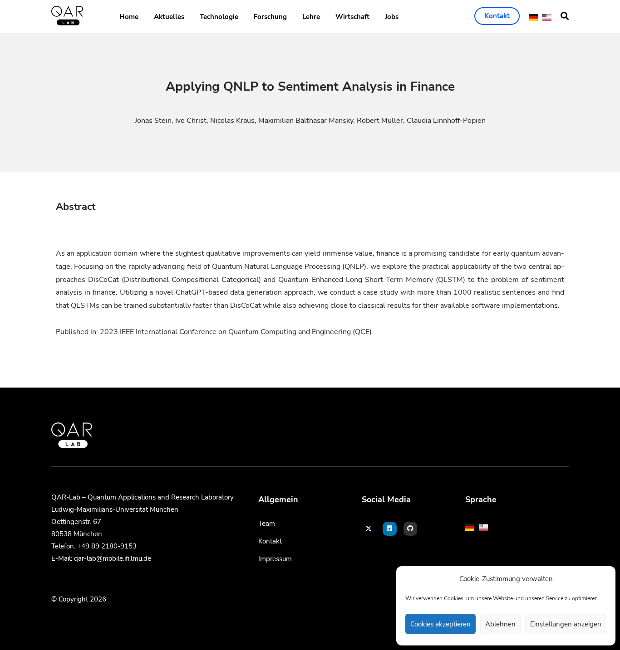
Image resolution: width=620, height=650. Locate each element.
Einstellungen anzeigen (565, 624)
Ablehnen (500, 624)
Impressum (275, 558)
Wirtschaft (352, 16)
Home (128, 16)
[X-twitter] (369, 529)
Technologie (219, 16)
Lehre (311, 16)
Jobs (392, 16)
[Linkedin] (390, 529)
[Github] (410, 529)
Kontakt (270, 541)
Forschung (270, 16)
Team (266, 523)
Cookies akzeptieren (440, 624)
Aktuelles (169, 16)
